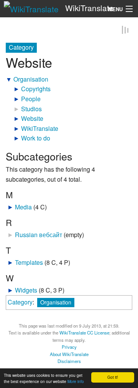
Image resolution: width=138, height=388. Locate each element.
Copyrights (36, 89)
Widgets (26, 290)
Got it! (112, 377)
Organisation (30, 79)
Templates (29, 262)
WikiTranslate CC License (84, 333)
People (31, 99)
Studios (31, 109)
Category (20, 302)
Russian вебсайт (38, 235)
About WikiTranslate (69, 354)
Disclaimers (69, 361)
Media (23, 207)
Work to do (35, 138)
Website (32, 118)
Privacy (69, 347)
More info (75, 381)
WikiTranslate (39, 128)
